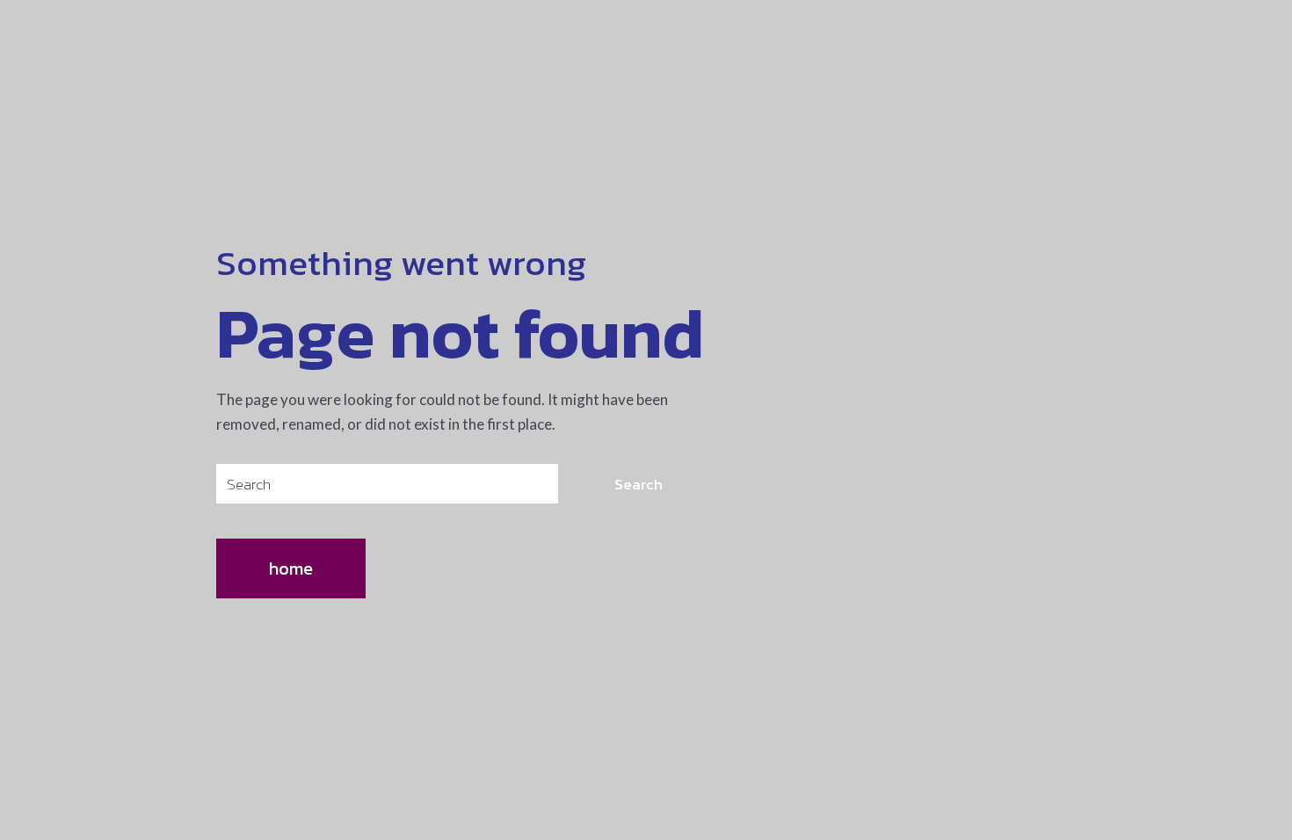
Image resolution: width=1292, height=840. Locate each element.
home (291, 568)
